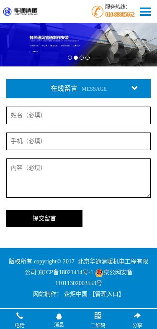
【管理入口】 (106, 294)
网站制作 (45, 294)
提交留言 (44, 218)
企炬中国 (76, 294)
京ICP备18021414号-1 (65, 272)
